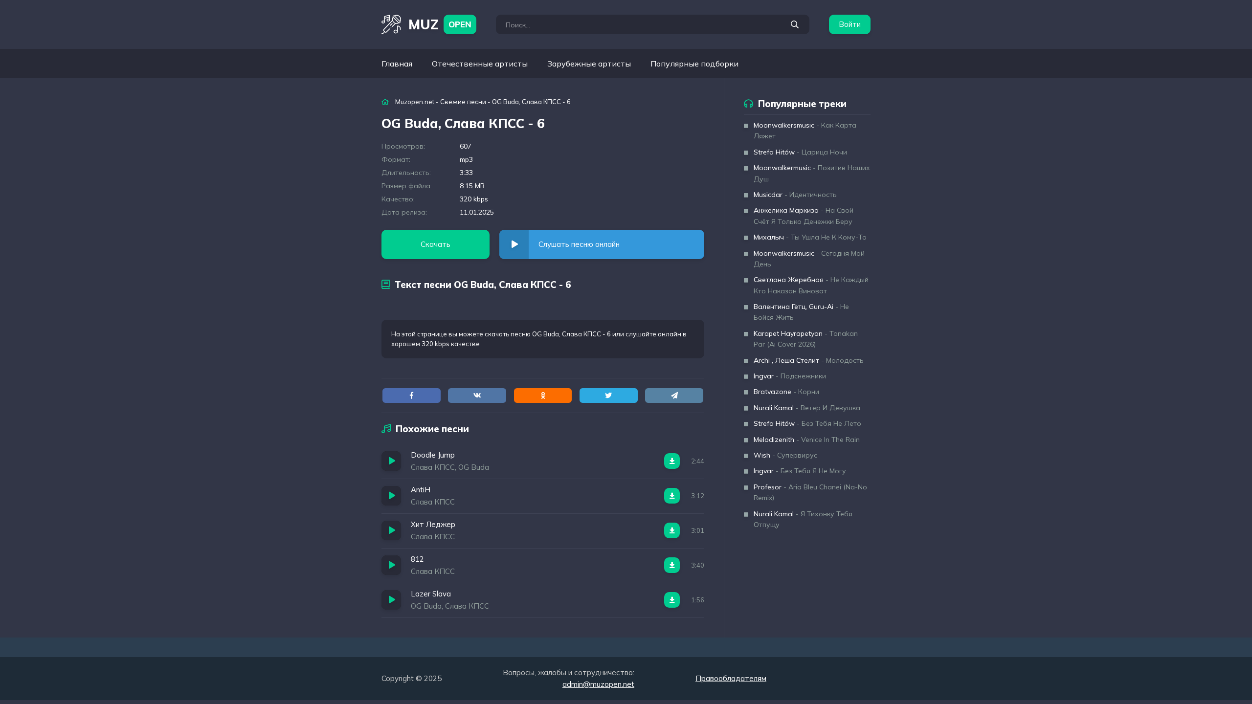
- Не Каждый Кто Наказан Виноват (811, 285)
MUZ (439, 24)
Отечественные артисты (480, 63)
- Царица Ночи (800, 152)
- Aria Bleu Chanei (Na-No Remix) (810, 492)
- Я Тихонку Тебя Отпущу (803, 519)
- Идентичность (795, 194)
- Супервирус (785, 455)
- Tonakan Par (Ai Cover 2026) (806, 339)
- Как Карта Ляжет (805, 130)
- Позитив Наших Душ (812, 173)
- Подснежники (790, 376)
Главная (396, 63)
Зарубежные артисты (589, 63)
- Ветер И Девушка (807, 407)
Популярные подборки (694, 63)
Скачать (435, 244)
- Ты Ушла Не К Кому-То (810, 237)
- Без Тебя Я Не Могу (800, 470)
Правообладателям (730, 678)
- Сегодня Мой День (809, 258)
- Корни (786, 391)
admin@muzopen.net (598, 684)
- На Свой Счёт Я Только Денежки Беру (803, 215)
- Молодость (809, 360)
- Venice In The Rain (807, 439)
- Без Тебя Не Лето (807, 423)
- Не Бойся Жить (801, 312)
